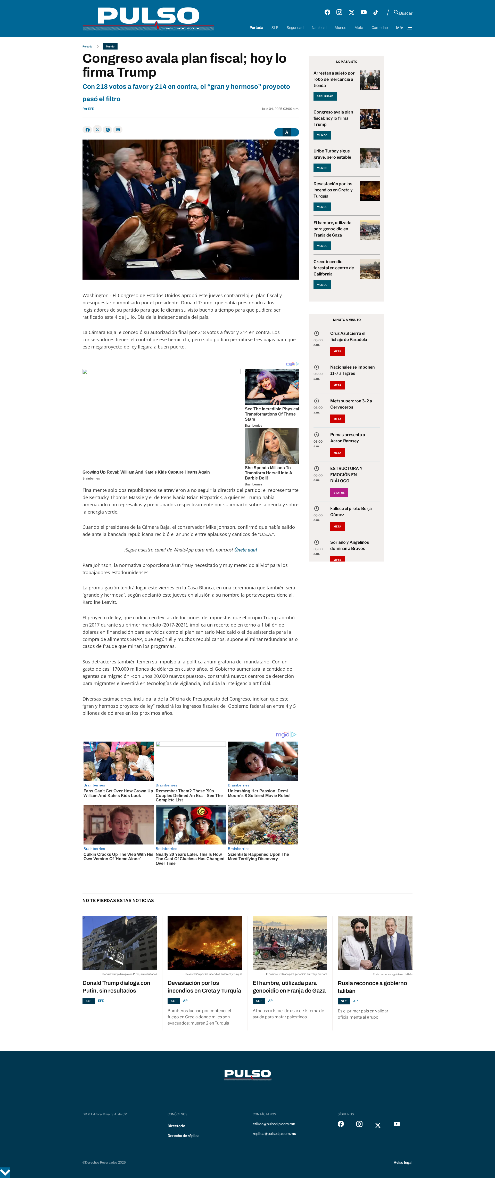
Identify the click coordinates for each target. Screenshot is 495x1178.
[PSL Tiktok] (375, 12)
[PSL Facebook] (327, 12)
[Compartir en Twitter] (97, 129)
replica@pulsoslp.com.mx (274, 1133)
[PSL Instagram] (339, 12)
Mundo (340, 27)
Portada (256, 27)
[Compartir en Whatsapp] (107, 129)
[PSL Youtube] (364, 12)
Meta (358, 27)
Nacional (319, 27)
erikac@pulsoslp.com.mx (274, 1124)
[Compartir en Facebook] (87, 129)
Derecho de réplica (184, 1135)
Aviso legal (403, 1162)
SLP (274, 27)
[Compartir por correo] (117, 129)
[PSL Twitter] (351, 12)
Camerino (380, 27)
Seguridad (295, 27)
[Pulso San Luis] (148, 18)
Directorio (176, 1126)
